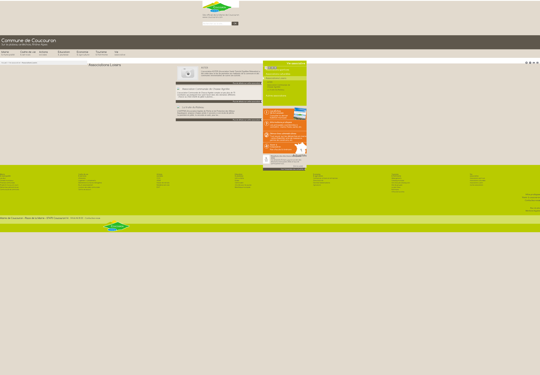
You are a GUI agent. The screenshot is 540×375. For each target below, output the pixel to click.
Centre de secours (84, 189)
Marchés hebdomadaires (321, 183)
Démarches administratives (9, 187)
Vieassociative (474, 175)
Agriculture (317, 185)
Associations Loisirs (476, 183)
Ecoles (237, 180)
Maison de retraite (163, 183)
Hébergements (396, 178)
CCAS (158, 178)
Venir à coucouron (531, 197)
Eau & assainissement (85, 185)
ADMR (159, 180)
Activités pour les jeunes (243, 185)
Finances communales (7, 183)
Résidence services (163, 185)
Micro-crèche (239, 178)
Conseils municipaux (6, 180)
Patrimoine (395, 189)
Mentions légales (533, 211)
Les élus (2, 178)
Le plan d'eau (396, 187)
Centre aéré (239, 183)
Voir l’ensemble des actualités (292, 169)
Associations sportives (477, 178)
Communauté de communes (9, 189)
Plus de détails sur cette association (246, 83)
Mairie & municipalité (5, 175)
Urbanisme (82, 178)
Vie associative (14, 63)
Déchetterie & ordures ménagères (90, 183)
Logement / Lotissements (87, 180)
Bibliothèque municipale (242, 187)
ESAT (158, 187)
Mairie (8, 53)
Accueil (4, 63)
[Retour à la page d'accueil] (217, 6)
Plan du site (535, 208)
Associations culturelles (477, 180)
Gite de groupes (397, 185)
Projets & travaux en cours (9, 185)
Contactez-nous (532, 200)
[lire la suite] (298, 166)
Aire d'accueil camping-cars (401, 183)
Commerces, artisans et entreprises (325, 178)
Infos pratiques (533, 194)
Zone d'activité (318, 180)
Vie (119, 53)
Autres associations (476, 185)
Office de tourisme (398, 192)
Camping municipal (398, 180)
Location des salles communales (89, 187)
